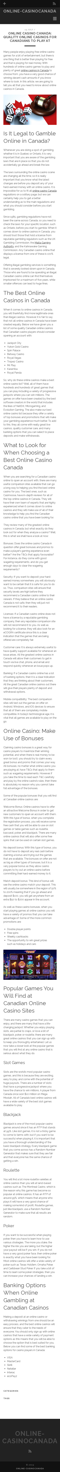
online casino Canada (44, 190)
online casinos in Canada (35, 70)
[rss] (54, 3)
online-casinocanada (29, 11)
